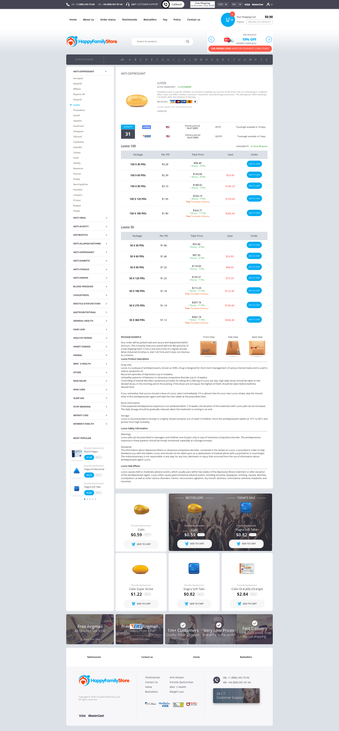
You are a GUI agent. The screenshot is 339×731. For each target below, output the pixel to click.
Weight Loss (177, 691)
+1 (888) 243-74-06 (85, 4)
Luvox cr (161, 111)
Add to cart (254, 164)
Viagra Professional (94, 469)
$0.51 (89, 475)
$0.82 (89, 492)
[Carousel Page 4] (92, 499)
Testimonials (129, 19)
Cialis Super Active (141, 589)
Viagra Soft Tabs (92, 487)
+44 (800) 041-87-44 (113, 4)
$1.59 (89, 457)
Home (73, 19)
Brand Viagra (91, 451)
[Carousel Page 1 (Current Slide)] (84, 499)
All (122, 59)
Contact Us (193, 19)
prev (211, 39)
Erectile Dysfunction (94, 448)
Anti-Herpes (177, 677)
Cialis (141, 530)
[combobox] (223, 4)
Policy (177, 19)
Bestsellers (150, 19)
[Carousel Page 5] (95, 499)
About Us (88, 19)
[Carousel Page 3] (90, 499)
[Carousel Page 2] (87, 499)
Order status (108, 19)
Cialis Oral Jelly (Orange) (247, 589)
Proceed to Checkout (259, 21)
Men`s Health (178, 687)
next (269, 39)
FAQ (165, 19)
